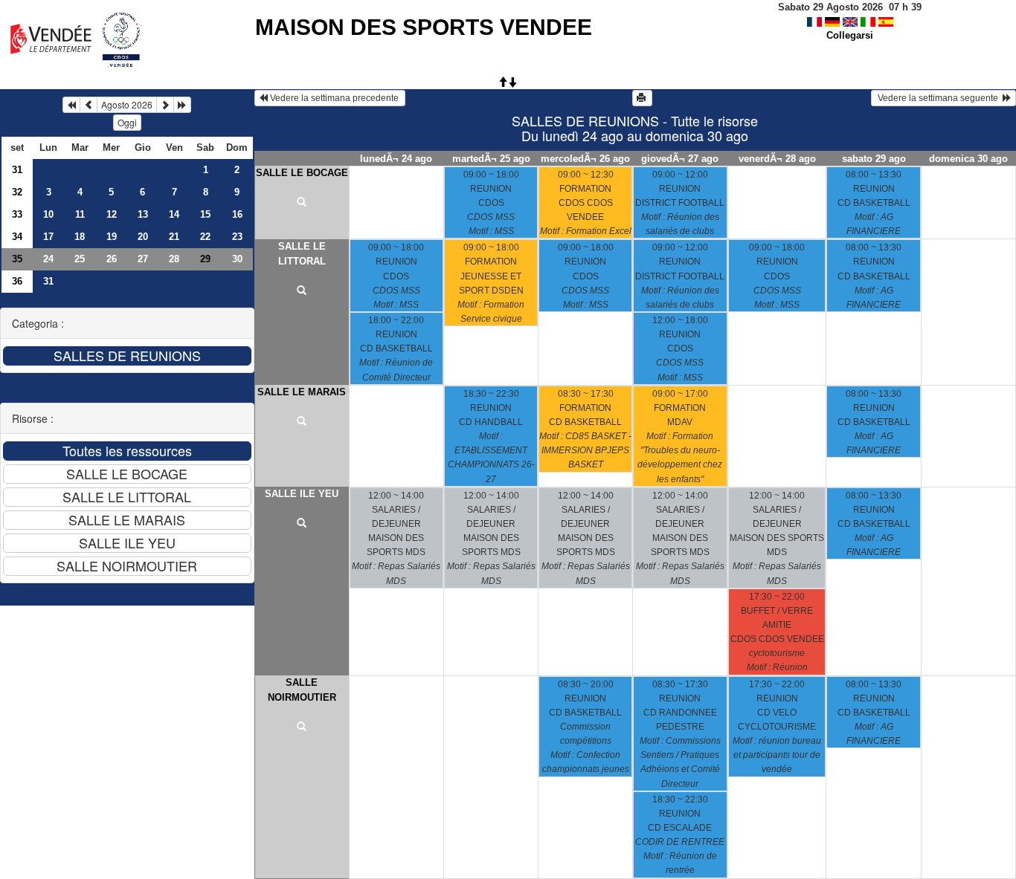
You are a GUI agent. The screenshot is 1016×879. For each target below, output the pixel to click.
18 (79, 236)
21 (174, 236)
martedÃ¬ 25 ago (491, 158)
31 (17, 169)
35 (17, 259)
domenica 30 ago (968, 158)
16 (237, 214)
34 (17, 236)
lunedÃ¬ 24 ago (396, 158)
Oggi (127, 122)
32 (17, 192)
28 (174, 259)
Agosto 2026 (126, 104)
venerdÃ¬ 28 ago (777, 158)
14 (174, 214)
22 (205, 236)
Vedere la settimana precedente (334, 98)
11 (80, 214)
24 (48, 259)
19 (111, 236)
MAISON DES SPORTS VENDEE (423, 27)
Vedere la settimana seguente (939, 98)
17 (48, 236)
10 (48, 214)
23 (237, 236)
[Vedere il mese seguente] (165, 105)
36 (17, 281)
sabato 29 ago (874, 158)
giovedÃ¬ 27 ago (679, 158)
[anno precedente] (71, 105)
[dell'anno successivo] (182, 105)
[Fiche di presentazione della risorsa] (302, 202)
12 (111, 214)
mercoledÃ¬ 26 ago (585, 158)
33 (17, 214)
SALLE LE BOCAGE (302, 172)
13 (143, 214)
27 (143, 259)
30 (237, 259)
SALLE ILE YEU (301, 493)
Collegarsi (849, 35)
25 (79, 259)
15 (205, 214)
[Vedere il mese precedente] (88, 105)
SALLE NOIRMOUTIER (302, 690)
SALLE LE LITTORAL (302, 254)
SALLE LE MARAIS (301, 392)
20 (143, 236)
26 (111, 259)
